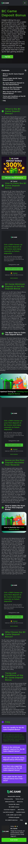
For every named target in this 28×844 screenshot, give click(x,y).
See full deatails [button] (14, 278)
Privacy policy (9, 799)
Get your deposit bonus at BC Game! (14, 178)
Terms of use (19, 799)
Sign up (7, 56)
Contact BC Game (14, 804)
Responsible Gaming (14, 796)
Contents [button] (5, 70)
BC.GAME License (14, 807)
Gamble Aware (20, 812)
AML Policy (21, 809)
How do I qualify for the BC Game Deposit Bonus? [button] (13, 728)
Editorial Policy (10, 801)
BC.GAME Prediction (11, 820)
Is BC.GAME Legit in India (14, 814)
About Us (20, 801)
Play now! (14, 840)
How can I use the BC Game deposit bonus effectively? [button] (13, 759)
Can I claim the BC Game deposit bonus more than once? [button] (13, 778)
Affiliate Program (14, 817)
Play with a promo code (14, 269)
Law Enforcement (8, 812)
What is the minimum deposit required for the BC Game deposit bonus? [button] (14, 749)
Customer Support (9, 809)
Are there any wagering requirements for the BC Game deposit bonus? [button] (12, 768)
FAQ (4, 100)
